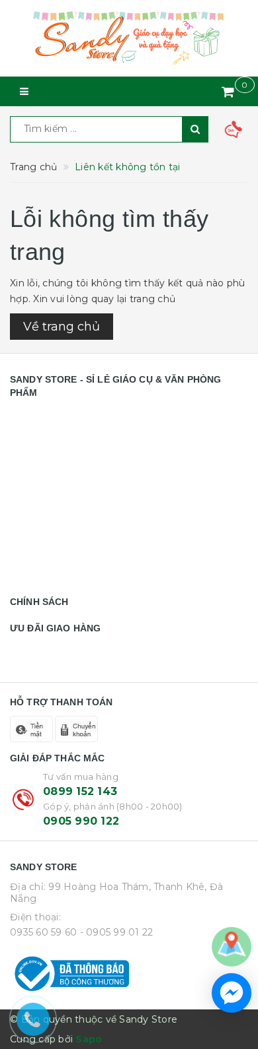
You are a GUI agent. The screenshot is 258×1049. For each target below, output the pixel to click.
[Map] (231, 946)
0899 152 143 (80, 791)
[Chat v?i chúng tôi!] (231, 993)
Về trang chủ (61, 326)
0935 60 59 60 (43, 932)
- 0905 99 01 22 (116, 932)
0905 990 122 (81, 821)
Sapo (88, 1039)
